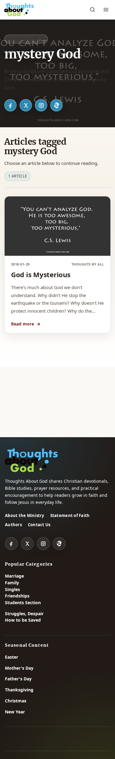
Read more (25, 324)
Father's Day (18, 679)
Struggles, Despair (24, 613)
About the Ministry (24, 515)
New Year (15, 712)
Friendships (17, 596)
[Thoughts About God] (19, 10)
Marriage (14, 576)
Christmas (15, 701)
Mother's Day (19, 668)
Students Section (23, 602)
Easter (11, 657)
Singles (12, 589)
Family (12, 583)
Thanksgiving (19, 690)
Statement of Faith (70, 515)
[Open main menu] (106, 10)
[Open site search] (92, 10)
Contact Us (39, 524)
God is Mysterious (41, 274)
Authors (13, 524)
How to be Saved (23, 620)
